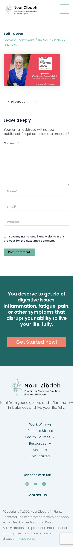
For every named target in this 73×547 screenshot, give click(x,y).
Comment (11, 143)
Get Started (40, 456)
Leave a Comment (19, 40)
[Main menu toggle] (64, 9)
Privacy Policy (25, 539)
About (38, 449)
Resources (37, 443)
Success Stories (40, 430)
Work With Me (40, 424)
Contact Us (36, 495)
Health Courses (37, 437)
